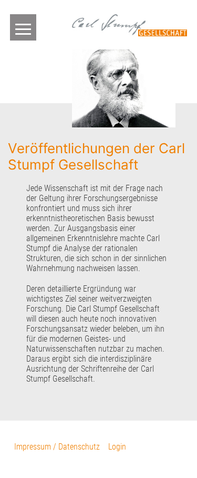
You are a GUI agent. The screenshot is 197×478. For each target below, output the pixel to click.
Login (117, 447)
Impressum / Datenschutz (57, 447)
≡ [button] (23, 27)
